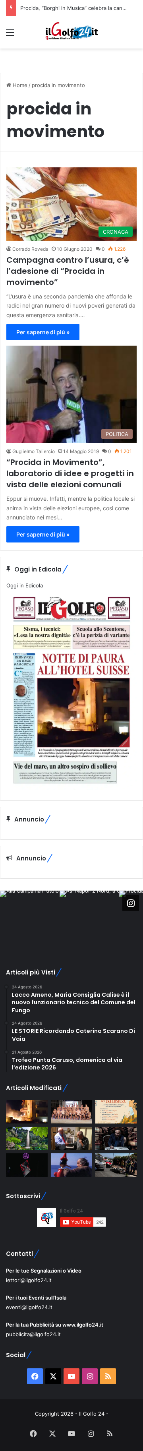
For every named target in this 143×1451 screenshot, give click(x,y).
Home (19, 85)
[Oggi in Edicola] (71, 788)
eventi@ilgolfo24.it (29, 1307)
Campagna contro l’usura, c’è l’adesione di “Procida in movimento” (67, 271)
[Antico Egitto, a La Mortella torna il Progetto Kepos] (27, 1138)
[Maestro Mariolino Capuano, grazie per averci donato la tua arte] (72, 1138)
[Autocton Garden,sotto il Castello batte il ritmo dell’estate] (27, 1165)
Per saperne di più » (43, 332)
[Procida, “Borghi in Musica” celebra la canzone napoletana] (116, 1112)
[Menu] (10, 35)
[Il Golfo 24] (71, 32)
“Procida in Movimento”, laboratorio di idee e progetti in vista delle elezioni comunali (70, 473)
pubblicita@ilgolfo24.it (33, 1334)
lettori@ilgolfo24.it (29, 1280)
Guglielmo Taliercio (33, 451)
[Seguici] (130, 903)
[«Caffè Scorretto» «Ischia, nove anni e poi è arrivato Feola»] (116, 1138)
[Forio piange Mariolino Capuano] (72, 1165)
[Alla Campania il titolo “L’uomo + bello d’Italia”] (72, 1112)
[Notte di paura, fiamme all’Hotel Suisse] (27, 1112)
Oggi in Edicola (24, 585)
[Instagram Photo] (30, 920)
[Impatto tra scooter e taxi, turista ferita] (116, 1165)
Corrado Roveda (30, 249)
